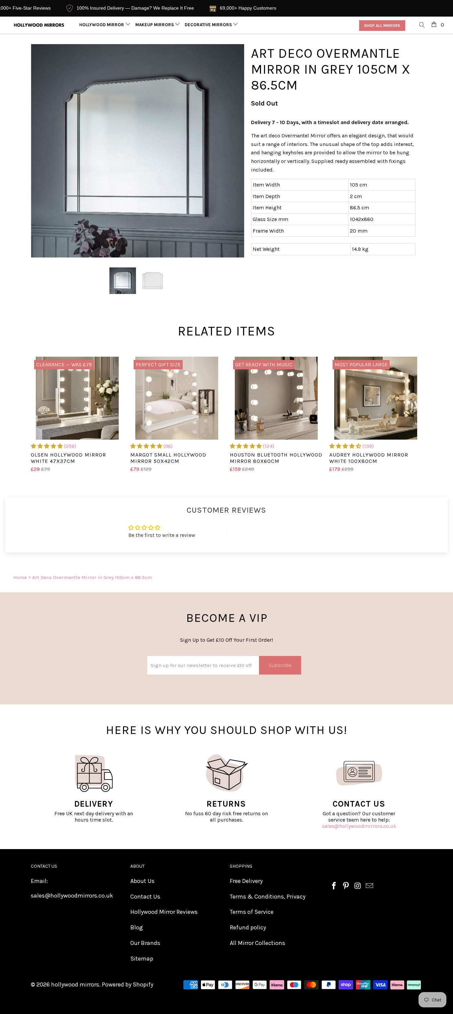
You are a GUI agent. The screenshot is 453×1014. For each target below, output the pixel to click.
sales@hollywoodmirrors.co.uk (359, 826)
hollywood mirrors (75, 984)
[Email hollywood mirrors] (370, 886)
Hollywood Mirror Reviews (164, 911)
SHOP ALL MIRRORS (382, 25)
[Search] (422, 25)
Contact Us (145, 896)
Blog (136, 927)
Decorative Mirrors (209, 24)
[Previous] (42, 151)
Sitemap (141, 958)
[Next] (233, 151)
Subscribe (280, 665)
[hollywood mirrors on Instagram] (358, 886)
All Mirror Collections (257, 943)
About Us (142, 881)
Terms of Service (252, 911)
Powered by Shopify (127, 984)
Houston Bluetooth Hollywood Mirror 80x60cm (276, 398)
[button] (47, 446)
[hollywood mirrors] (39, 25)
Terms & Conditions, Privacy (267, 896)
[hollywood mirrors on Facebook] (334, 886)
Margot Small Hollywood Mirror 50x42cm (176, 398)
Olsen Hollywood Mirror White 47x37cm (77, 398)
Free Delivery (246, 881)
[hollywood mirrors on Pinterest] (346, 886)
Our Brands (145, 943)
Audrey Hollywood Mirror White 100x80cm (375, 398)
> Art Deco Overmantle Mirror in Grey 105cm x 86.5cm (90, 577)
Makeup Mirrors (155, 24)
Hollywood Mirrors (103, 24)
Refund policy (248, 927)
